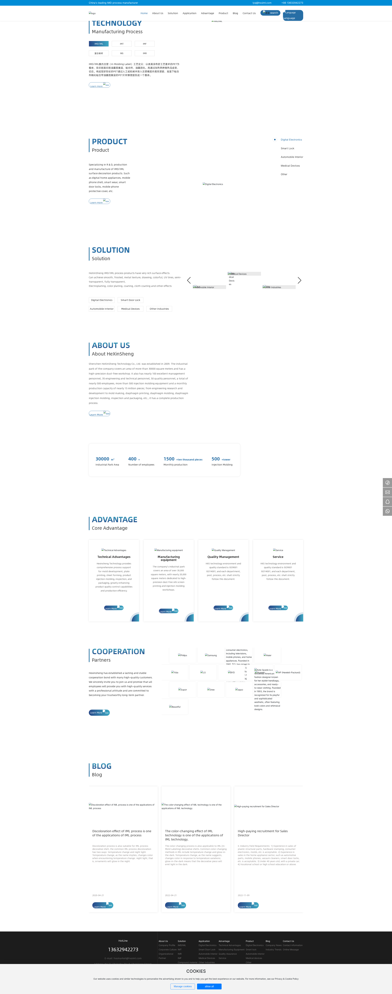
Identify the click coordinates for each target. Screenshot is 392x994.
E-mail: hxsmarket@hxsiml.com (123, 958)
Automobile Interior (292, 156)
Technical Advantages (113, 557)
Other (284, 174)
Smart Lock (287, 148)
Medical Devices (290, 165)
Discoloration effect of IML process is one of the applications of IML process (121, 833)
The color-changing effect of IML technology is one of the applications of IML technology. (194, 835)
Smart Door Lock (130, 300)
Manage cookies (183, 986)
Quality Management (223, 557)
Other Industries (159, 308)
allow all (209, 986)
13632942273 (123, 949)
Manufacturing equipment (169, 558)
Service (278, 557)
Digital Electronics (291, 139)
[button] (300, 280)
